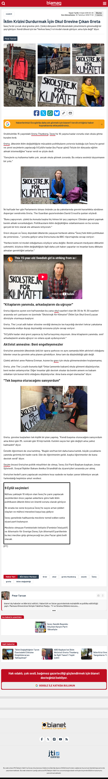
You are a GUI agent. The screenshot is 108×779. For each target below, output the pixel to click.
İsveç (52, 133)
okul (56, 310)
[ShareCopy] (63, 113)
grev (56, 360)
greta (8, 581)
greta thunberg (68, 576)
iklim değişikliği (23, 581)
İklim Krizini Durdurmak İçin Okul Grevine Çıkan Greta (52, 21)
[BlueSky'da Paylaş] (57, 113)
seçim (84, 576)
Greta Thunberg (39, 133)
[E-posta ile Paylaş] (70, 113)
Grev (45, 576)
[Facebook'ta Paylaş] (36, 113)
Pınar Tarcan (19, 595)
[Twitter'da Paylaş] (43, 113)
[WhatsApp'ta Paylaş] (50, 113)
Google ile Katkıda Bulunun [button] (57, 685)
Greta (7, 143)
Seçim (7, 464)
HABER (9, 14)
